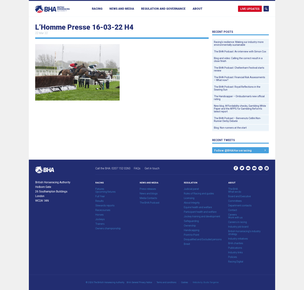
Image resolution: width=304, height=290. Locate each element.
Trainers (99, 223)
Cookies (184, 282)
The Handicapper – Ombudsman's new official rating (239, 98)
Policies (232, 257)
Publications (235, 247)
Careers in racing (237, 222)
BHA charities (235, 243)
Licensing (189, 198)
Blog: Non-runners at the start (230, 127)
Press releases (148, 189)
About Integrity (192, 202)
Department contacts (240, 205)
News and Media (121, 8)
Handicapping (191, 230)
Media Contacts (148, 198)
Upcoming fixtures (105, 191)
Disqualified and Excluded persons (203, 239)
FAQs (137, 168)
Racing (97, 8)
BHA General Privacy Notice (139, 282)
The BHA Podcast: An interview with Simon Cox (240, 51)
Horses (99, 214)
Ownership (190, 225)
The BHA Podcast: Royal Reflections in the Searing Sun (237, 88)
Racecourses (102, 210)
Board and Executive (239, 196)
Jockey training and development (202, 216)
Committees (235, 201)
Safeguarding (191, 221)
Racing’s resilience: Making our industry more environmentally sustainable (239, 43)
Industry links (235, 252)
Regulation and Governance (163, 8)
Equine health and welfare (198, 207)
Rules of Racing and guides (199, 193)
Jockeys (100, 219)
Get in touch (152, 168)
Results (99, 201)
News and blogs (149, 193)
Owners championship (108, 228)
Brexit (187, 244)
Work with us (235, 217)
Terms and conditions (166, 282)
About (197, 8)
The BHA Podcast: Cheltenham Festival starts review (239, 69)
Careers (232, 214)
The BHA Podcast (149, 202)
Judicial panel (191, 189)
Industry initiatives (238, 238)
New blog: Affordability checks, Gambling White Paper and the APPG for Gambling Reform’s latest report (240, 108)
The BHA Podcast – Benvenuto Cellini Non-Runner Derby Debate (237, 119)
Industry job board (238, 226)
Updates (253, 9)
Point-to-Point (191, 234)
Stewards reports (105, 205)
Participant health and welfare (200, 211)
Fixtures (99, 189)
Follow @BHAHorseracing (233, 150)
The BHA (233, 189)
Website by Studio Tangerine (205, 282)
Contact (232, 210)
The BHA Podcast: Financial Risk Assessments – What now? (239, 78)
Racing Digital (235, 261)
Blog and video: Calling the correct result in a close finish (238, 59)
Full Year (100, 196)
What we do (234, 191)
